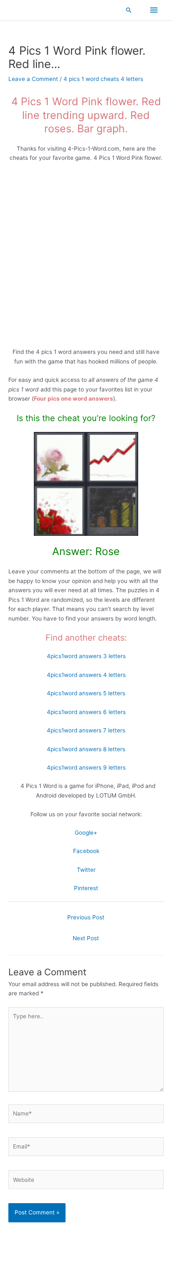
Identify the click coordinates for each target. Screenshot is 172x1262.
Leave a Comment (33, 79)
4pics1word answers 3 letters (86, 656)
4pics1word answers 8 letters (86, 749)
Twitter (86, 869)
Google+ (86, 832)
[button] (129, 10)
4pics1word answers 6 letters (86, 712)
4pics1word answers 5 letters (86, 693)
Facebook (86, 851)
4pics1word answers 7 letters (86, 730)
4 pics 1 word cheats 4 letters (103, 79)
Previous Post (85, 917)
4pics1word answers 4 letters (86, 674)
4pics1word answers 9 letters (86, 767)
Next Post (86, 938)
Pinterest (86, 888)
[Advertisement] (86, 258)
